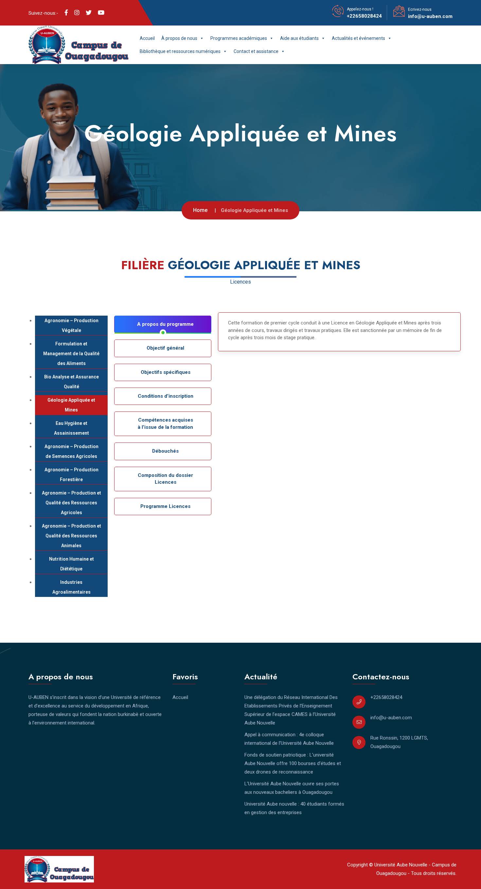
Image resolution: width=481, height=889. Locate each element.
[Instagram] (77, 13)
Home (200, 210)
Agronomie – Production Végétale (71, 325)
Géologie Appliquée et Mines (71, 404)
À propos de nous (179, 38)
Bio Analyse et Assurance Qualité (71, 381)
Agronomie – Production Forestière (71, 474)
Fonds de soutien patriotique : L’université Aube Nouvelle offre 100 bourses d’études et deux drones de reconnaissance (292, 763)
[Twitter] (89, 13)
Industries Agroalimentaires (71, 587)
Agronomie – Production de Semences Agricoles (71, 451)
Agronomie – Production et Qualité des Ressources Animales (71, 535)
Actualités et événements (358, 38)
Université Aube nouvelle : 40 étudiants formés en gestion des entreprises (294, 808)
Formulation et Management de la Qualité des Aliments (71, 353)
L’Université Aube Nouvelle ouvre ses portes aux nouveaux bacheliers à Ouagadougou (291, 788)
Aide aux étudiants (299, 38)
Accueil (147, 38)
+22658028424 (364, 16)
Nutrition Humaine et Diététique (71, 563)
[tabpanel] (339, 332)
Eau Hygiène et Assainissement (71, 428)
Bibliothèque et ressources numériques (180, 51)
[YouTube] (101, 13)
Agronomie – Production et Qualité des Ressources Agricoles (71, 502)
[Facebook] (66, 13)
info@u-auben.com (430, 16)
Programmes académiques (238, 38)
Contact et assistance (256, 51)
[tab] (162, 324)
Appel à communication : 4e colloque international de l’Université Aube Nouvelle (289, 739)
